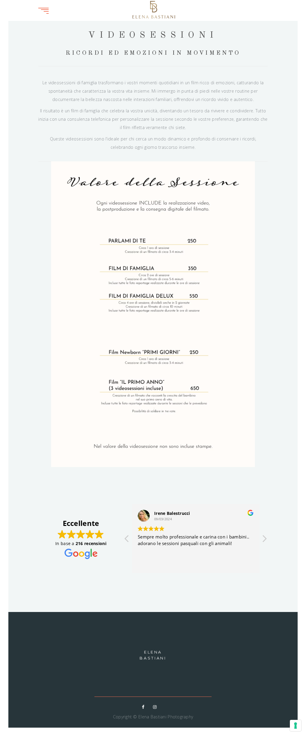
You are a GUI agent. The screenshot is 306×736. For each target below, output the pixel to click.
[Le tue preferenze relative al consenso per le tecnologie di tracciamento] (295, 725)
